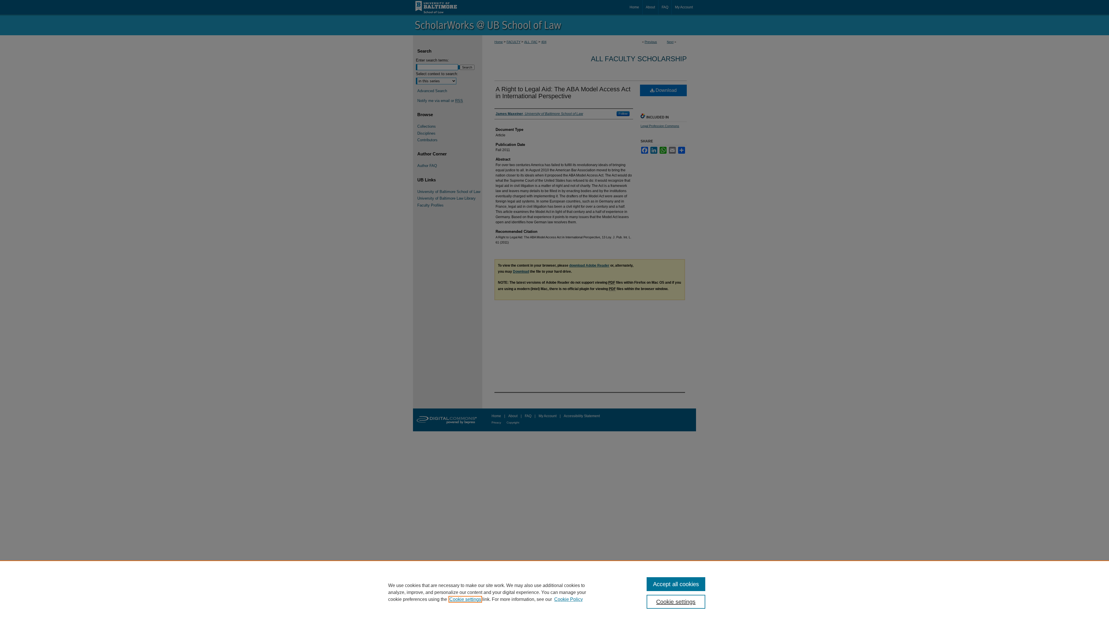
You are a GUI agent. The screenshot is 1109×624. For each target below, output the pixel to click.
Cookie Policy (568, 599)
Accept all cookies (676, 584)
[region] (554, 592)
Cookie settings (465, 599)
